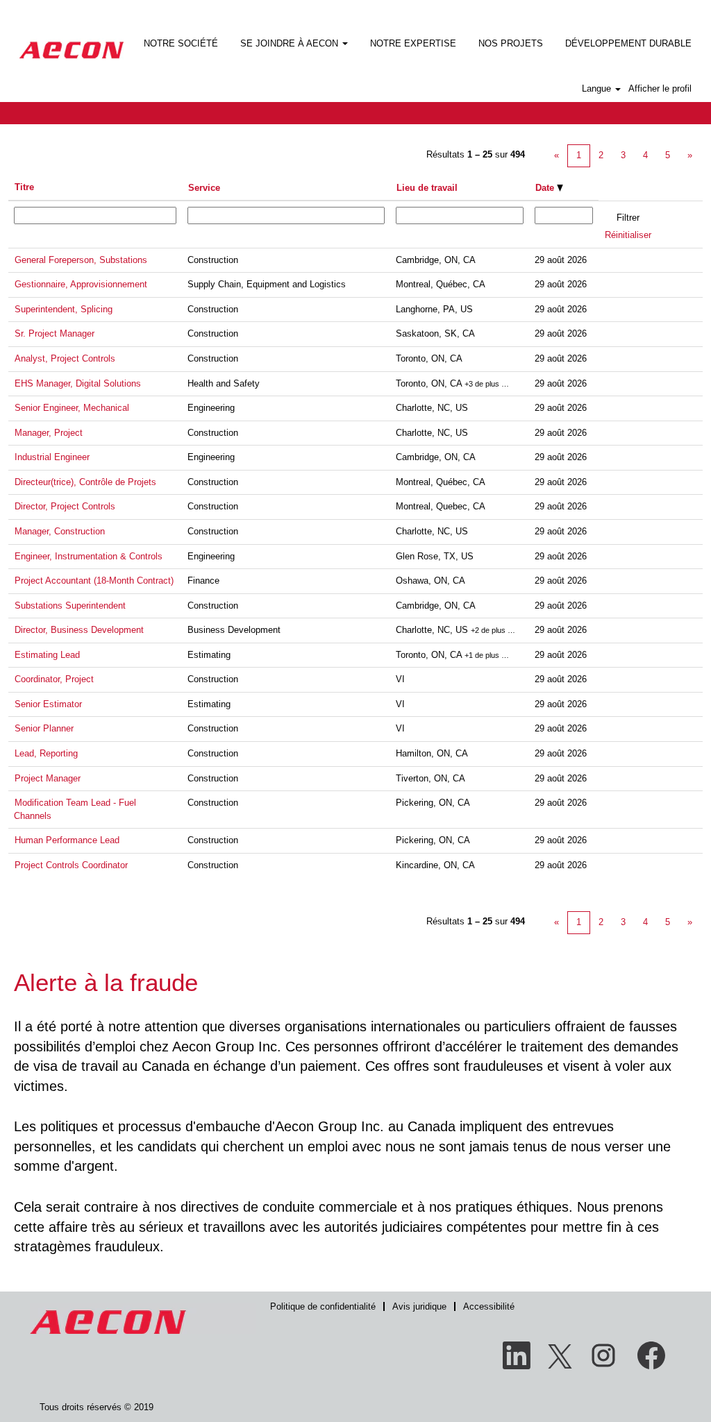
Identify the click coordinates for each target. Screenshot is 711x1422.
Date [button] (546, 188)
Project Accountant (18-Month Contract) (94, 580)
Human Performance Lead (67, 840)
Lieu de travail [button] (427, 188)
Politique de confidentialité (323, 1306)
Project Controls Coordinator (71, 865)
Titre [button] (24, 187)
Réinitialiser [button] (628, 235)
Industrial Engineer (52, 457)
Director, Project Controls (65, 506)
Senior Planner (44, 728)
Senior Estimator (48, 704)
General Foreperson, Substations (81, 260)
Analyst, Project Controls (65, 358)
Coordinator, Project (54, 679)
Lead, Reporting (46, 753)
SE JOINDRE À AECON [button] (290, 43)
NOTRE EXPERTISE (413, 43)
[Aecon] (71, 40)
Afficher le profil (660, 88)
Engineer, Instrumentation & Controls (88, 556)
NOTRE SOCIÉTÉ (181, 43)
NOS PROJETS (510, 43)
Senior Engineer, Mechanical (72, 408)
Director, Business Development (79, 630)
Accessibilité (489, 1306)
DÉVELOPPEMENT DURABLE (628, 43)
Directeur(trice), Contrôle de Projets (85, 482)
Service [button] (204, 188)
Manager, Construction (60, 531)
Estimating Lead (47, 655)
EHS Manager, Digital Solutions (78, 383)
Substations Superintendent (70, 605)
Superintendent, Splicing (63, 309)
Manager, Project (49, 433)
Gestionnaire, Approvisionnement (81, 284)
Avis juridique (419, 1306)
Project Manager (48, 778)
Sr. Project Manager (54, 333)
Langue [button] (598, 88)
